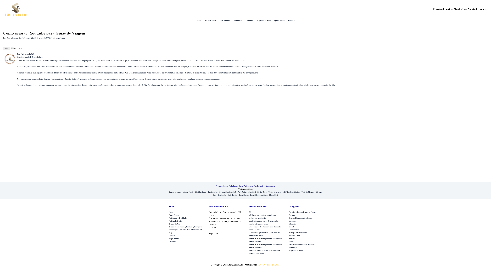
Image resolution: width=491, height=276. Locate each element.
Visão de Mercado (307, 192)
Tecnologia (293, 247)
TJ (250, 212)
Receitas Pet (222, 195)
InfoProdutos (212, 192)
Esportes (292, 226)
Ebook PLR (273, 195)
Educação (292, 223)
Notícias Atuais (294, 235)
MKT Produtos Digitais (291, 192)
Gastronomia (294, 229)
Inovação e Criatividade (298, 232)
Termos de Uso (174, 223)
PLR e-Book (261, 192)
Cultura (292, 215)
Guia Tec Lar (233, 195)
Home (171, 212)
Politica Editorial (175, 221)
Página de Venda (175, 192)
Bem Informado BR (25, 54)
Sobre (6, 48)
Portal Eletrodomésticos (258, 195)
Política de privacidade (178, 218)
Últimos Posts (16, 48)
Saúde (291, 241)
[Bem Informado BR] (10, 58)
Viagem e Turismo (296, 250)
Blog (170, 232)
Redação (39, 56)
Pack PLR (252, 192)
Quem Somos (174, 215)
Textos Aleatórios (274, 192)
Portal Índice (244, 195)
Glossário (172, 241)
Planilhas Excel (200, 192)
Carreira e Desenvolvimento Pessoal (302, 212)
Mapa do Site (174, 238)
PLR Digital (242, 192)
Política (292, 238)
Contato (172, 235)
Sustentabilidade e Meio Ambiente (302, 244)
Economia (292, 221)
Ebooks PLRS (188, 192)
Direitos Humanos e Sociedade (300, 218)
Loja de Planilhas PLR (227, 192)
